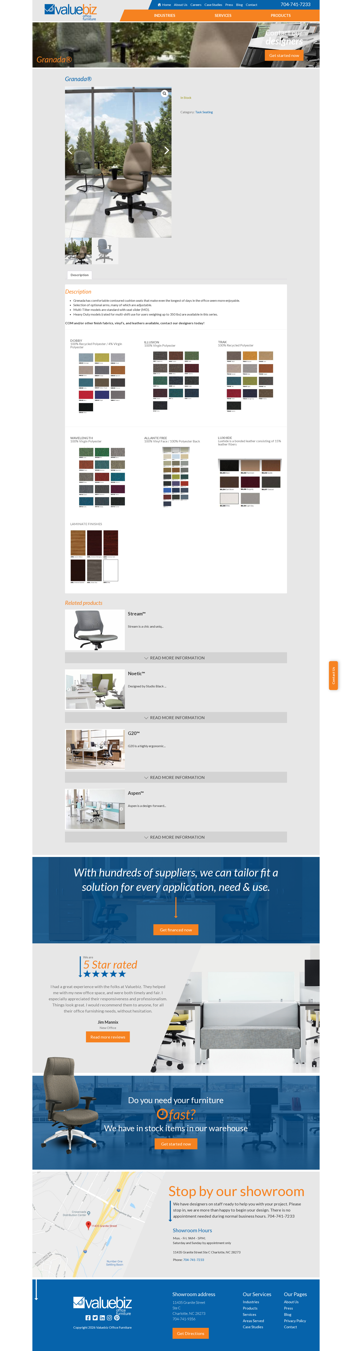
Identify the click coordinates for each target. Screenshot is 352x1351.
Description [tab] (80, 275)
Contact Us (333, 675)
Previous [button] (69, 630)
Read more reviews (107, 1036)
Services (223, 15)
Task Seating (204, 112)
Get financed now (176, 929)
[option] (95, 630)
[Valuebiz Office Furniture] (64, 10)
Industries (164, 15)
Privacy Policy (295, 1320)
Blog (239, 5)
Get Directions (190, 1333)
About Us (180, 5)
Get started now (284, 55)
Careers (195, 5)
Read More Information (177, 657)
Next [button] (121, 630)
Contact (251, 5)
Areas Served (253, 1320)
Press (229, 5)
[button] (164, 93)
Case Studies (213, 5)
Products (281, 15)
